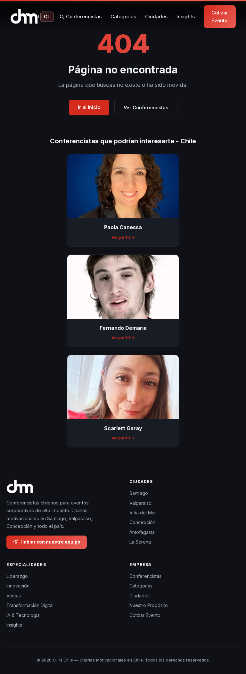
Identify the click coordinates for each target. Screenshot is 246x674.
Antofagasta (142, 532)
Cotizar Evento (219, 16)
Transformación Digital (29, 605)
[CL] (24, 16)
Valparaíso (140, 503)
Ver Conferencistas (146, 107)
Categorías (123, 16)
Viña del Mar (142, 512)
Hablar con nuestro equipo (50, 541)
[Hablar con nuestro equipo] (233, 644)
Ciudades (156, 16)
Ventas (13, 595)
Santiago (138, 493)
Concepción (142, 522)
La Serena (140, 542)
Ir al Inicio (89, 107)
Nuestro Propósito (148, 605)
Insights (185, 16)
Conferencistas (84, 16)
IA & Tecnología (23, 615)
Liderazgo (17, 576)
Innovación (17, 585)
